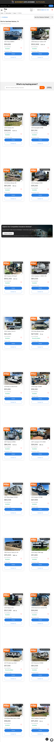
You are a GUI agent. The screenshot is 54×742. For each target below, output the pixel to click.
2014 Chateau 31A (9, 127)
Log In (45, 5)
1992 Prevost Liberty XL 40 (11, 552)
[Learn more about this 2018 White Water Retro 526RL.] (13, 710)
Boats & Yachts (4, 5)
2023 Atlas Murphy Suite (37, 331)
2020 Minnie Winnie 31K (10, 183)
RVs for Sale (8, 13)
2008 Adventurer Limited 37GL (39, 607)
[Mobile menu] (1, 10)
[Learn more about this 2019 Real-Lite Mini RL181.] (13, 378)
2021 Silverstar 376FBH (37, 663)
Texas (14, 13)
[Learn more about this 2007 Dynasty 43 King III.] (13, 268)
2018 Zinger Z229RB (36, 386)
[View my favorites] (52, 10)
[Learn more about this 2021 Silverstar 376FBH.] (40, 655)
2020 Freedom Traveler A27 (38, 718)
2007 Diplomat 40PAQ (10, 441)
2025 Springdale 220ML (37, 127)
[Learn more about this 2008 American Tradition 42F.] (40, 33)
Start (42, 87)
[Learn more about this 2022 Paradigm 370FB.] (40, 175)
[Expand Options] (21, 39)
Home (2, 13)
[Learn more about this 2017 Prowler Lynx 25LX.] (13, 655)
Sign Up (51, 5)
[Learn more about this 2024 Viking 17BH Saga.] (40, 544)
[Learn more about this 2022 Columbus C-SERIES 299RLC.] (40, 268)
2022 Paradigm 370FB (36, 183)
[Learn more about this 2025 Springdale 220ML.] (40, 119)
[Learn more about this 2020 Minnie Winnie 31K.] (13, 175)
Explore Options (8, 233)
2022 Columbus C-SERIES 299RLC (39, 276)
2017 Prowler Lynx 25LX (10, 663)
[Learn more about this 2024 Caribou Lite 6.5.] (13, 323)
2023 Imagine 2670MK (37, 497)
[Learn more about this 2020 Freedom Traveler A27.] (40, 710)
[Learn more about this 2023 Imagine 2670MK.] (40, 489)
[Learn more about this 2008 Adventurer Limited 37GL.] (40, 599)
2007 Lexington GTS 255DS (38, 441)
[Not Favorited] (21, 48)
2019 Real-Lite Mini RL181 (10, 386)
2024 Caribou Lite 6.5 (9, 331)
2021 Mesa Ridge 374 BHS (11, 497)
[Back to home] (5, 10)
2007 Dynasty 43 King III (10, 276)
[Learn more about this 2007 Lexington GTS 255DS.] (40, 433)
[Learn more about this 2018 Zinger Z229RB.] (40, 378)
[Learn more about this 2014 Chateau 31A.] (13, 119)
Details (13, 53)
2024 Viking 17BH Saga (37, 552)
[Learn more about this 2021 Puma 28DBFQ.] (13, 33)
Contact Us (13, 57)
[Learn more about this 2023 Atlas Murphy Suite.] (40, 323)
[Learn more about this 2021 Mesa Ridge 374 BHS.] (13, 489)
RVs (9, 5)
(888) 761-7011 (45, 10)
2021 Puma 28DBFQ (9, 41)
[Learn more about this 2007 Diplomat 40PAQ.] (13, 433)
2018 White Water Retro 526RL (12, 718)
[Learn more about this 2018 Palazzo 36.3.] (13, 599)
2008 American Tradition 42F (38, 41)
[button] (47, 739)
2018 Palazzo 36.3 (9, 607)
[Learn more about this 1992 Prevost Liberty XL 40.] (13, 544)
